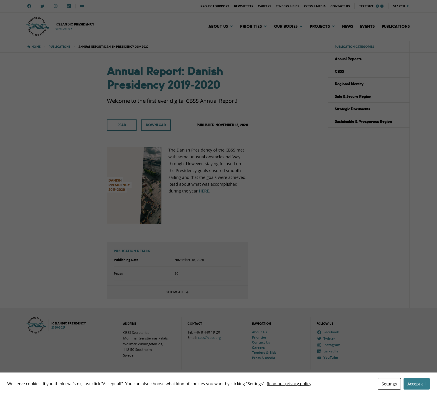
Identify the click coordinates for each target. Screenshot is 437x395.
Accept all (416, 384)
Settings (389, 384)
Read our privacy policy (289, 383)
